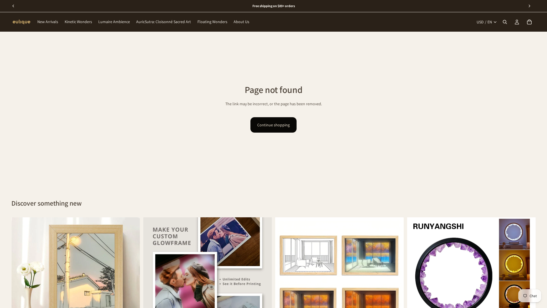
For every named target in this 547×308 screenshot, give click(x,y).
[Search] (505, 22)
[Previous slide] (19, 281)
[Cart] (529, 22)
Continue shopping (273, 124)
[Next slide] (131, 281)
